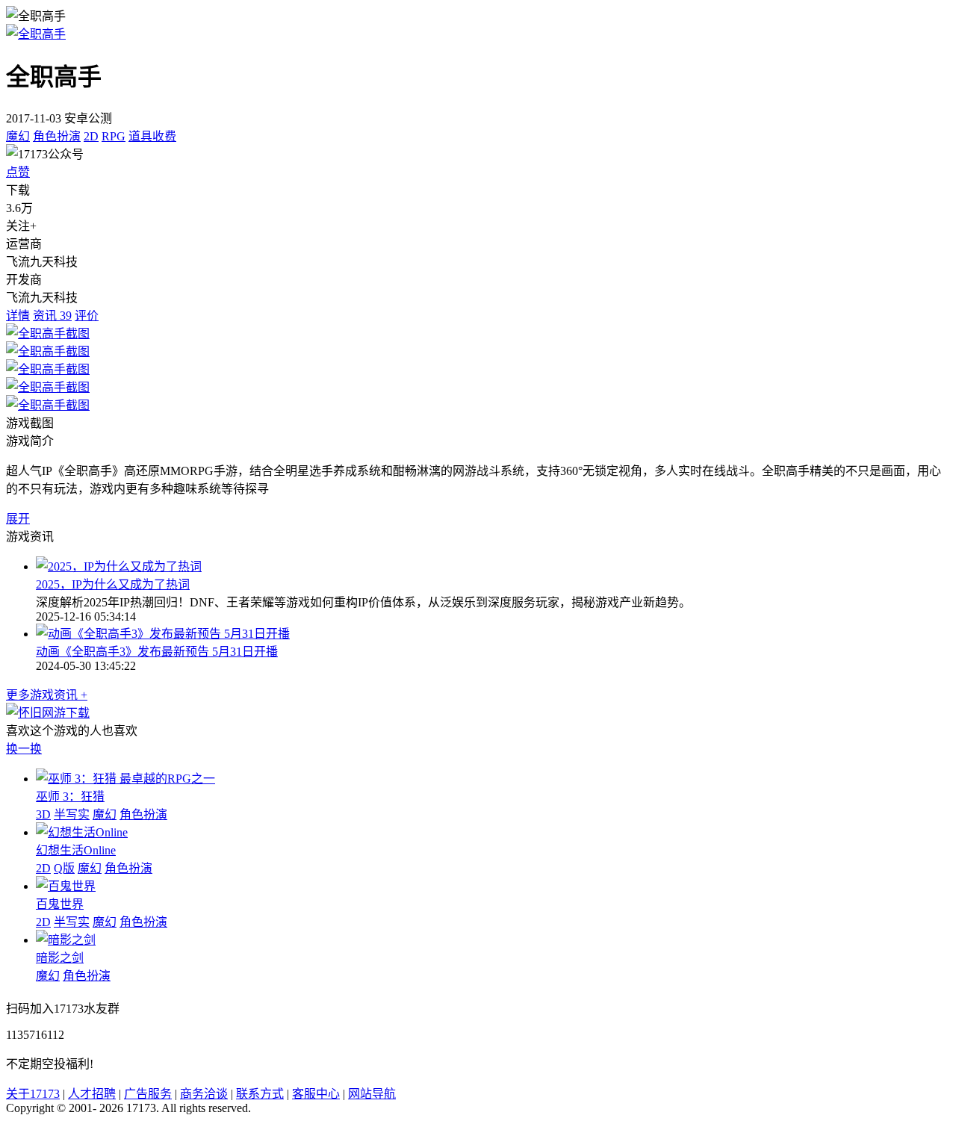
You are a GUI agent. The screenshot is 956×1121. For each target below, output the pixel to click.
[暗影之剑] (66, 940)
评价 (87, 315)
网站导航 (372, 1093)
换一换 (24, 748)
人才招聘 (92, 1093)
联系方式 (260, 1093)
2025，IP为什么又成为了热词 (113, 584)
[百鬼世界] (66, 886)
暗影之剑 (60, 957)
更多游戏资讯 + (46, 695)
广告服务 (148, 1093)
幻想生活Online (76, 850)
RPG (113, 136)
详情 (18, 315)
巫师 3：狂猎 (70, 796)
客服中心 (316, 1093)
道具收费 (152, 136)
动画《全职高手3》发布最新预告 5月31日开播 (157, 651)
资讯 (52, 315)
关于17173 (33, 1093)
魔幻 (18, 136)
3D (43, 814)
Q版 (64, 868)
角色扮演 (57, 136)
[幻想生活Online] (82, 832)
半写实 (72, 814)
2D (91, 136)
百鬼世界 (60, 904)
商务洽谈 (204, 1093)
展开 (18, 518)
